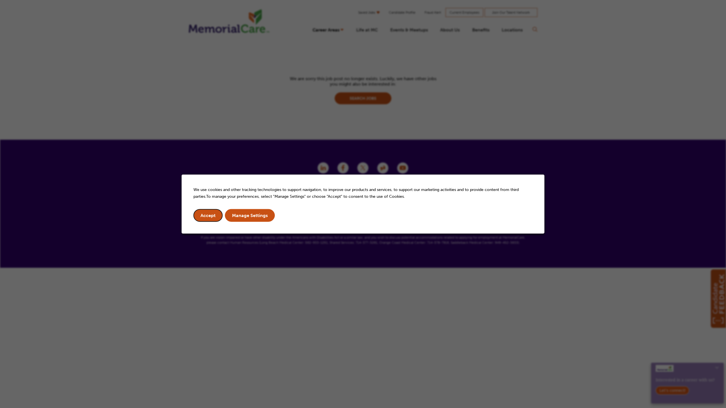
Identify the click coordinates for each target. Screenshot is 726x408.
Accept (208, 215)
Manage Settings (250, 215)
